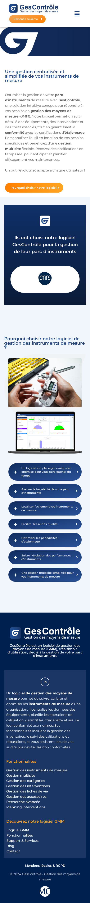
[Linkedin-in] (45, 682)
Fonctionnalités (21, 761)
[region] (45, 862)
